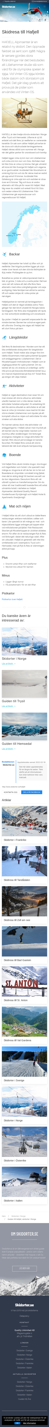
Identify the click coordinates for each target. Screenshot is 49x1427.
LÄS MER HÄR (24, 1269)
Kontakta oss (10, 792)
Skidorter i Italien (24, 1368)
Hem (4, 1216)
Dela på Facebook (31, 792)
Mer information (29, 1423)
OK (17, 1423)
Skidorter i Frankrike (24, 1363)
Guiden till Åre (24, 1399)
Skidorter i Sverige (24, 1350)
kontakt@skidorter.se (40, 1)
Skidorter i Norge (18, 1216)
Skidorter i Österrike (24, 1359)
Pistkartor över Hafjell (12, 599)
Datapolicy (24, 1316)
